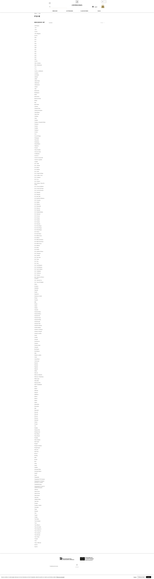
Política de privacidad (60, 577)
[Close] (152, 577)
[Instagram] (50, 3)
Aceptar (148, 577)
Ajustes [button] (135, 577)
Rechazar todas (141, 577)
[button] (102, 6)
